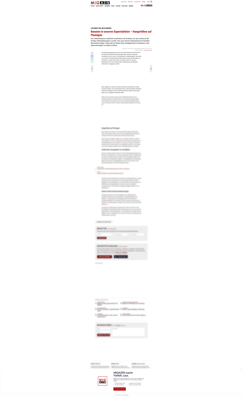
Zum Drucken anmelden (148, 50)
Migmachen (130, 1)
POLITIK (93, 6)
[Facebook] (92, 53)
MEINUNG (131, 6)
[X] (92, 56)
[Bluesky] (92, 59)
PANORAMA (107, 6)
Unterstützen (137, 1)
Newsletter (123, 1)
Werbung (144, 1)
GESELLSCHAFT (99, 6)
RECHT (113, 6)
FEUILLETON (124, 6)
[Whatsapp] (92, 62)
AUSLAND (118, 6)
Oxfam (118, 52)
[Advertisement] (121, 17)
